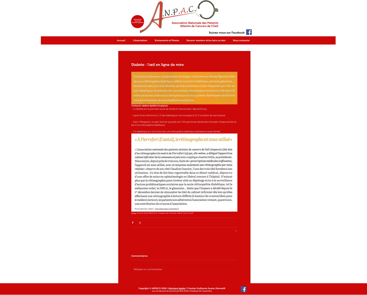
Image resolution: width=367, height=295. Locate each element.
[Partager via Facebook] (132, 222)
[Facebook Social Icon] (249, 32)
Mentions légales (177, 288)
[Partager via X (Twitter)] (139, 222)
